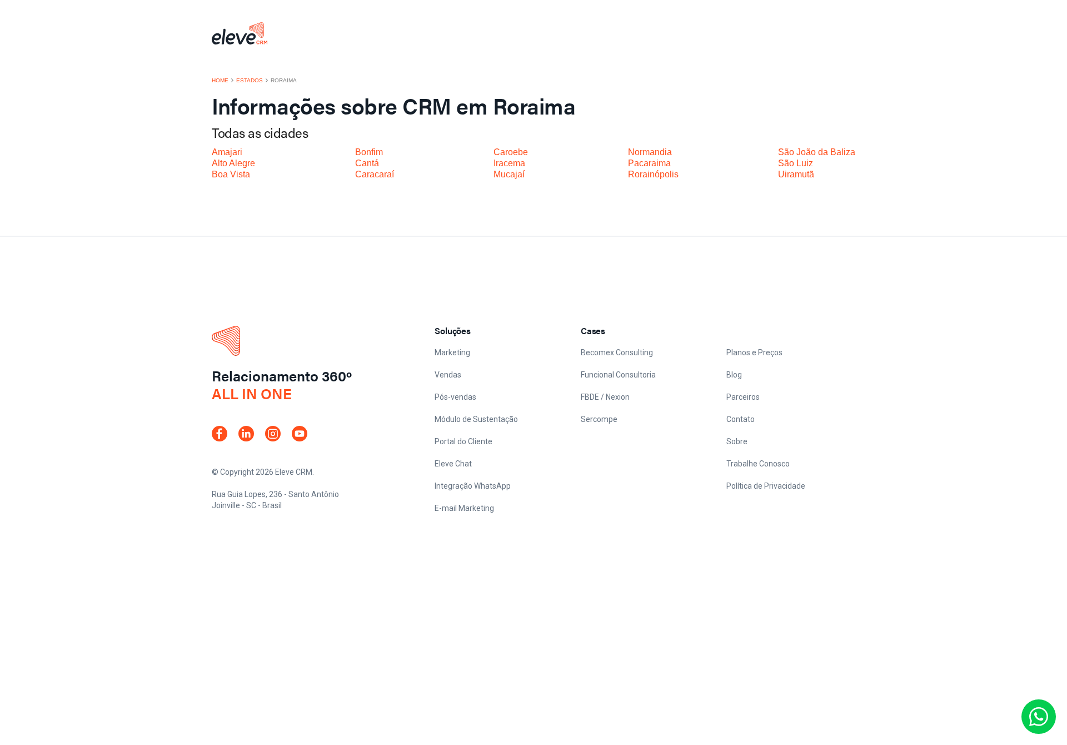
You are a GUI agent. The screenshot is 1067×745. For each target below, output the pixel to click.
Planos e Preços (754, 352)
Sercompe (599, 419)
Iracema (509, 163)
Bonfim (369, 152)
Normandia (650, 152)
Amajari (227, 152)
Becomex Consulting (617, 352)
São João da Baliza (816, 152)
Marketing (452, 352)
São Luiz (795, 163)
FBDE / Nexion (605, 397)
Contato (740, 419)
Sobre (736, 441)
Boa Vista (231, 174)
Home (220, 80)
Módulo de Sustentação (476, 419)
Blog (734, 374)
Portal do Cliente (463, 441)
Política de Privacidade (765, 485)
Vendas (448, 374)
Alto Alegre (233, 163)
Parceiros (743, 397)
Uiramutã (796, 174)
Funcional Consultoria (618, 374)
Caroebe (510, 152)
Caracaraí (374, 174)
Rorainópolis (653, 174)
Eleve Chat (453, 463)
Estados (249, 80)
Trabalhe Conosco (758, 463)
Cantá (367, 163)
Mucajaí (509, 174)
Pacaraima (649, 163)
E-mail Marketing (464, 508)
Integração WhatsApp (473, 485)
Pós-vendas (455, 397)
